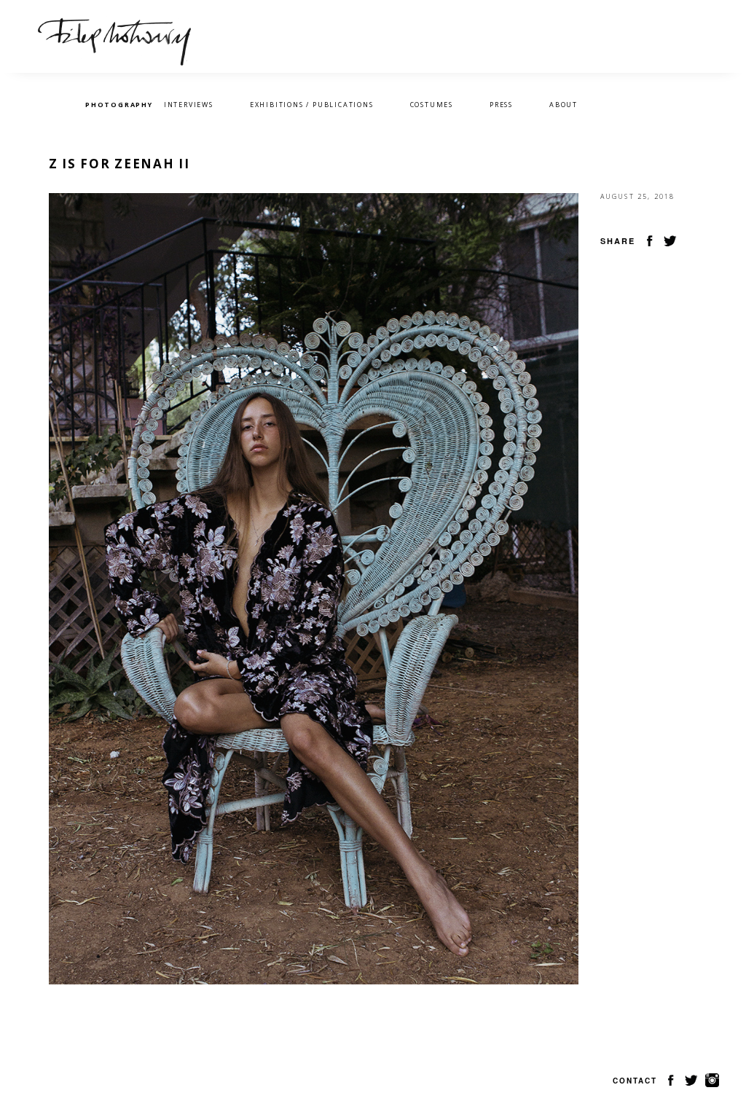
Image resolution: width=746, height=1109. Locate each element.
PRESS (501, 104)
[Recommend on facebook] (649, 239)
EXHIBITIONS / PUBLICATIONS (312, 104)
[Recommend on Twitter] (670, 239)
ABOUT (563, 104)
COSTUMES (431, 104)
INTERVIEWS (188, 104)
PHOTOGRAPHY (119, 104)
